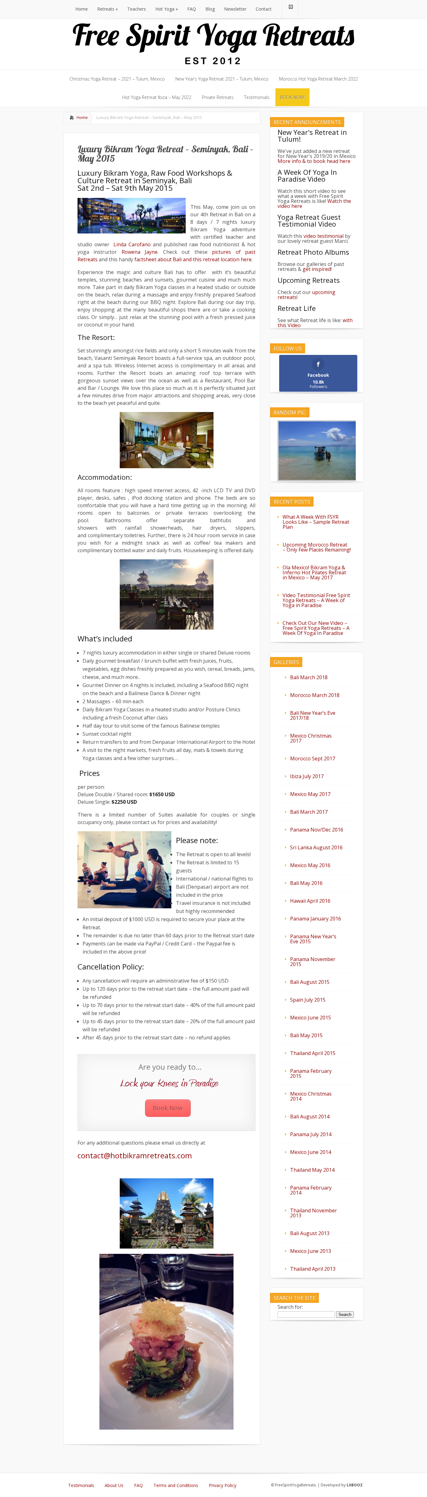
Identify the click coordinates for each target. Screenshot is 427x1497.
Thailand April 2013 (312, 1268)
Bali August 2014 (309, 1116)
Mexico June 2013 (310, 1251)
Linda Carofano (131, 244)
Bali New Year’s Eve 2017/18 (312, 715)
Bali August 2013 (309, 1233)
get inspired (317, 269)
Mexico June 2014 (310, 1152)
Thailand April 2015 (312, 1053)
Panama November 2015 (312, 962)
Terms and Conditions (175, 1485)
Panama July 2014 (310, 1134)
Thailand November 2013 (313, 1213)
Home (82, 117)
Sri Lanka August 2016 (316, 847)
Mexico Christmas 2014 (311, 1096)
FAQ (138, 1485)
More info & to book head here (314, 161)
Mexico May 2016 (310, 865)
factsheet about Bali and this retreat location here (193, 259)
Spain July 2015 (307, 999)
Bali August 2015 (309, 982)
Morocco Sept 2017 (312, 758)
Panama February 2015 (311, 1073)
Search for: (290, 1306)
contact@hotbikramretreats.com (135, 1155)
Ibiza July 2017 (307, 776)
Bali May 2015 (306, 1035)
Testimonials (81, 1485)
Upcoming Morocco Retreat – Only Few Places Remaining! (317, 547)
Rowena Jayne (140, 251)
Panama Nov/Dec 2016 (316, 829)
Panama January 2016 (315, 918)
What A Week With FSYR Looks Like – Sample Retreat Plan (316, 521)
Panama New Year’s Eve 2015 (313, 939)
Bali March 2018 (309, 677)
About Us (114, 1485)
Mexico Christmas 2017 (311, 738)
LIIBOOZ (355, 1485)
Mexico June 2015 (310, 1017)
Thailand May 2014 (312, 1169)
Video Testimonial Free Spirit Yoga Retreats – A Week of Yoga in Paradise (316, 600)
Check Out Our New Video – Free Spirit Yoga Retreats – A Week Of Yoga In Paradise (316, 628)
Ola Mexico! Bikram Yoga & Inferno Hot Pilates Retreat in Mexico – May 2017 (314, 572)
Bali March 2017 (309, 811)
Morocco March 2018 (314, 695)
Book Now (168, 1108)
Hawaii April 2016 (310, 900)
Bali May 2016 (306, 883)
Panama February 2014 (311, 1190)
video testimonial (324, 236)
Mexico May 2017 (310, 794)
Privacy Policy (222, 1485)
